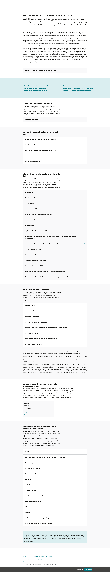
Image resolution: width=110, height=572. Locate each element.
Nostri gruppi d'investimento (39, 556)
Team (23, 561)
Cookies (48, 566)
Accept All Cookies (88, 569)
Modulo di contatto (49, 556)
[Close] (108, 569)
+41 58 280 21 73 (55, 564)
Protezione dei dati (39, 566)
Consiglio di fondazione (27, 558)
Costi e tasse (36, 558)
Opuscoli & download (38, 559)
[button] (55, 70)
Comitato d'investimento (27, 559)
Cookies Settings (80, 569)
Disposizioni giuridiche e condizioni (29, 566)
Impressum (44, 566)
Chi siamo (24, 556)
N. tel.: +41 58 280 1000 (29, 413)
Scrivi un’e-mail (27, 414)
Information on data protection (25, 570)
